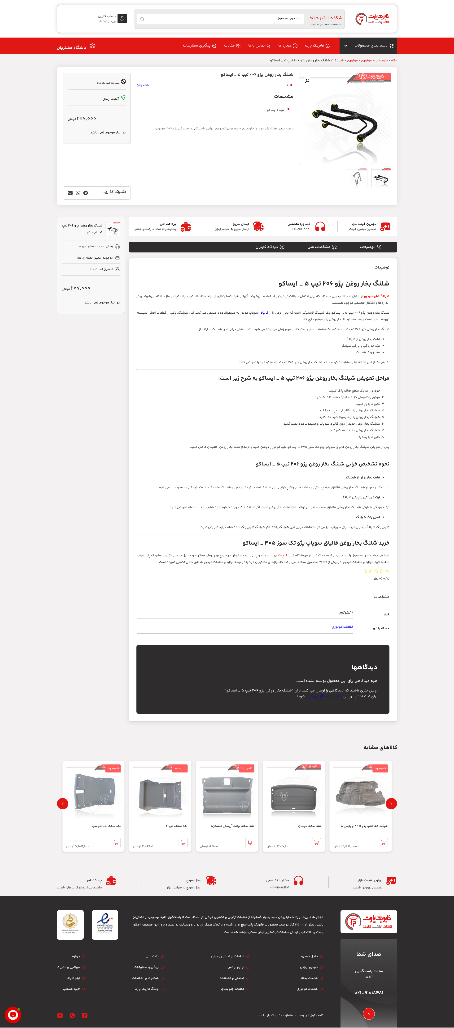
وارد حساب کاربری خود (324, 697)
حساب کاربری (106, 16)
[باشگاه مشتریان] (92, 46)
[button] (307, 81)
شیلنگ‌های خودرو (376, 296)
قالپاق (264, 313)
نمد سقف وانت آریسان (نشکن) (232, 826)
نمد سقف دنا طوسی (106, 826)
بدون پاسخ (142, 85)
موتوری (352, 60)
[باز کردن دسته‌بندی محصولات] (346, 46)
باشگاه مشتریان (71, 48)
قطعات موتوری (342, 627)
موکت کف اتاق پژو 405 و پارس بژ (364, 826)
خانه (394, 60)
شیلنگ (338, 60)
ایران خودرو (263, 128)
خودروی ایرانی (216, 128)
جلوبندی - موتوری (374, 60)
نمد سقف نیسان (309, 826)
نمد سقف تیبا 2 (177, 826)
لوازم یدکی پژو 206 (179, 128)
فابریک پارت (286, 555)
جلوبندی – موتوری (241, 128)
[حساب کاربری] (122, 18)
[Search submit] (142, 19)
